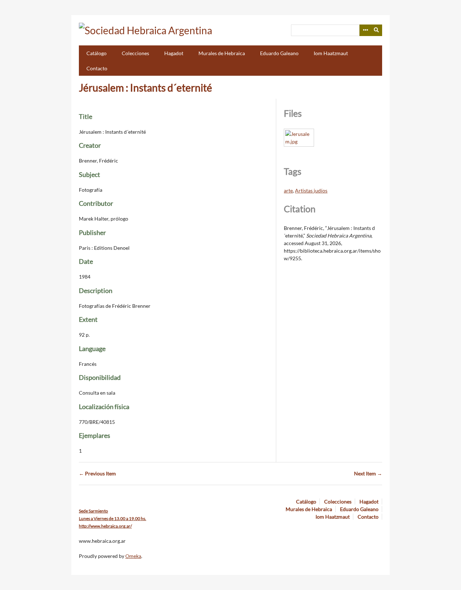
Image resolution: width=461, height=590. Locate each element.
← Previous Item (97, 473)
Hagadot (173, 53)
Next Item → (368, 473)
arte (288, 190)
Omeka (133, 556)
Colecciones (135, 53)
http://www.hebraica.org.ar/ (105, 526)
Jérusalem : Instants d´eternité (145, 87)
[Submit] (376, 30)
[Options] (365, 30)
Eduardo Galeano (279, 53)
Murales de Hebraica (221, 53)
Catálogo (96, 53)
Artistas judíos (311, 190)
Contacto (96, 68)
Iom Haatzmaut (331, 53)
